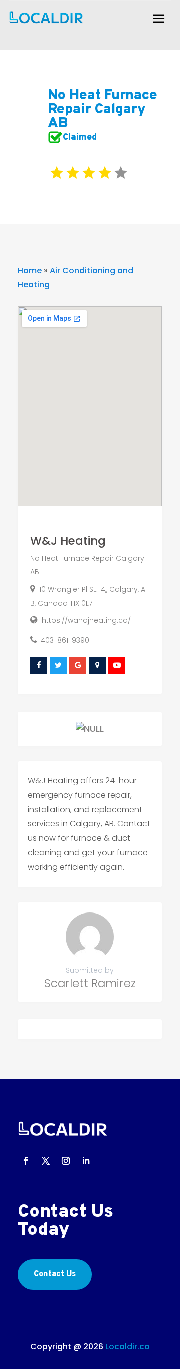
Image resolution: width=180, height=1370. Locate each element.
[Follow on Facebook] (26, 1161)
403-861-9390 (65, 640)
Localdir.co (128, 1346)
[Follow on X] (46, 1161)
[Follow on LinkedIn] (86, 1161)
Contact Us (55, 1274)
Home (30, 270)
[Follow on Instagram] (66, 1161)
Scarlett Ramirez (90, 983)
